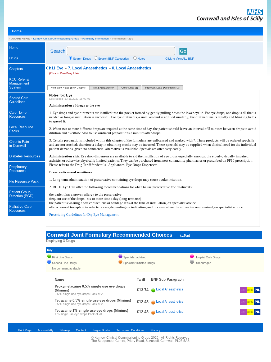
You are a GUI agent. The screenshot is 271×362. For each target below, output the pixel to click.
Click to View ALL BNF (179, 58)
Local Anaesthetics (169, 289)
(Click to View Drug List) (64, 73)
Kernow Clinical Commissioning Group (56, 38)
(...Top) (185, 235)
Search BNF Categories (113, 58)
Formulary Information (95, 38)
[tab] (26, 58)
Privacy (155, 330)
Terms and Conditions (130, 330)
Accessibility (45, 330)
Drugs (13, 58)
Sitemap (65, 330)
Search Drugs (82, 58)
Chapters (16, 69)
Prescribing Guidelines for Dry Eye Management (84, 215)
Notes (141, 58)
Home (16, 31)
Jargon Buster (101, 330)
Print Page (24, 330)
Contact (81, 330)
